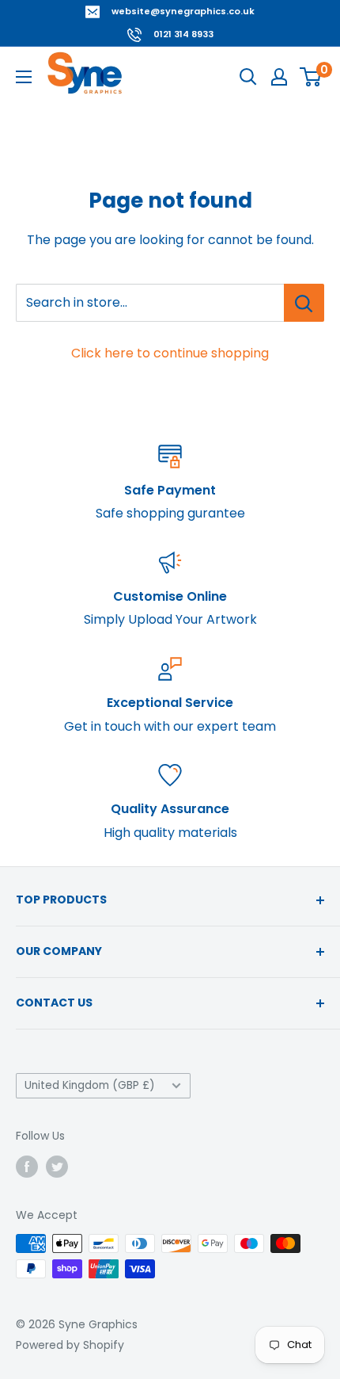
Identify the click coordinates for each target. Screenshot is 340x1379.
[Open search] (248, 77)
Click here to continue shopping (170, 353)
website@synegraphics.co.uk (183, 11)
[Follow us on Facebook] (27, 1166)
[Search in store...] (304, 303)
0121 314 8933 (183, 34)
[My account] (279, 77)
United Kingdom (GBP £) (90, 1085)
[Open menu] (24, 77)
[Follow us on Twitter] (57, 1166)
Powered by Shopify (70, 1345)
